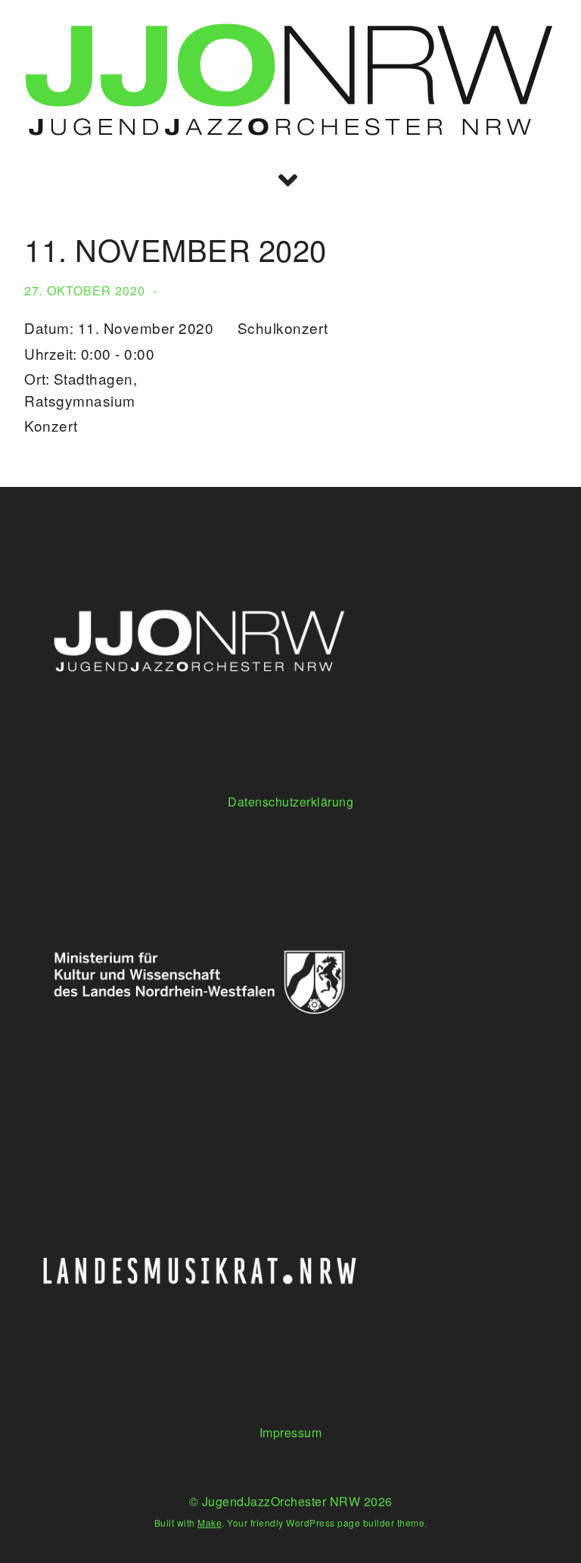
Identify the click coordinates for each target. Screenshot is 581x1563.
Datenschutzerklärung (290, 801)
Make (209, 1522)
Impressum (290, 1432)
